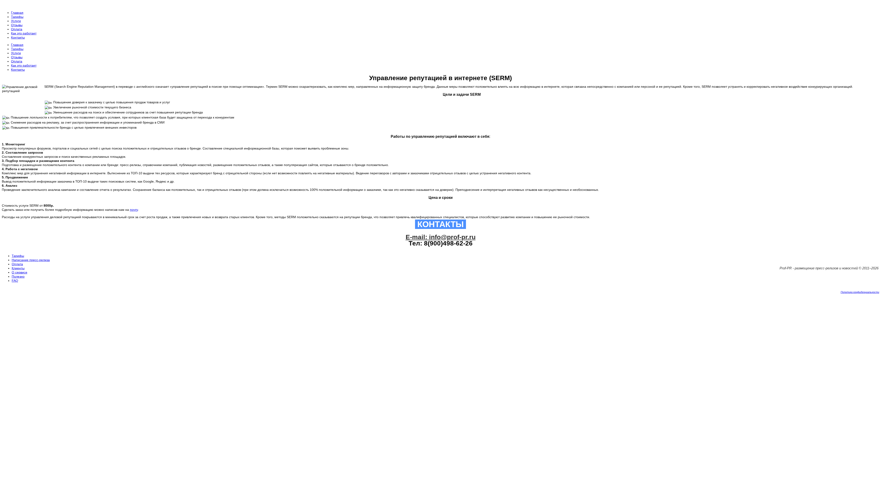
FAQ (15, 280)
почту (134, 209)
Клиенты (18, 268)
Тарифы (18, 256)
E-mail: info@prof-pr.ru (441, 237)
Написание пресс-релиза (31, 260)
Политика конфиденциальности (860, 292)
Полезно (18, 276)
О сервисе (19, 272)
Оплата (17, 264)
